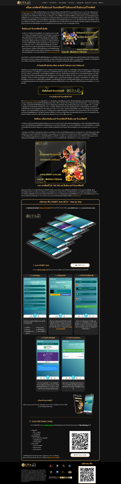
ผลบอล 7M (88, 2)
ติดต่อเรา (101, 2)
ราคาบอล (94, 2)
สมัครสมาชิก (80, 2)
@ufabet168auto (48, 425)
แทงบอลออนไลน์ (76, 195)
